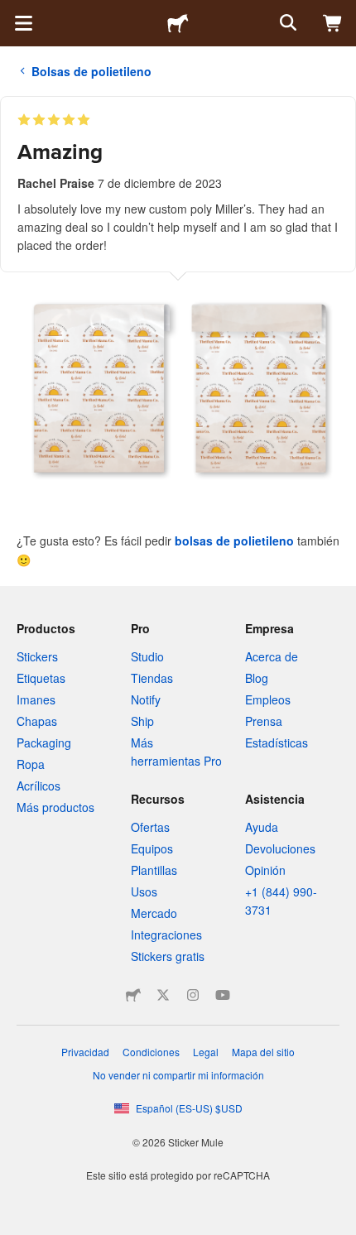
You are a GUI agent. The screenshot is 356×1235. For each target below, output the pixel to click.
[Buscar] (286, 23)
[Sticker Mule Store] (133, 995)
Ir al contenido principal (12, 12)
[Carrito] (333, 23)
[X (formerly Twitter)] (163, 995)
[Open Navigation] (23, 23)
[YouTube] (222, 995)
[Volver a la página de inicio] (178, 23)
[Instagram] (193, 995)
